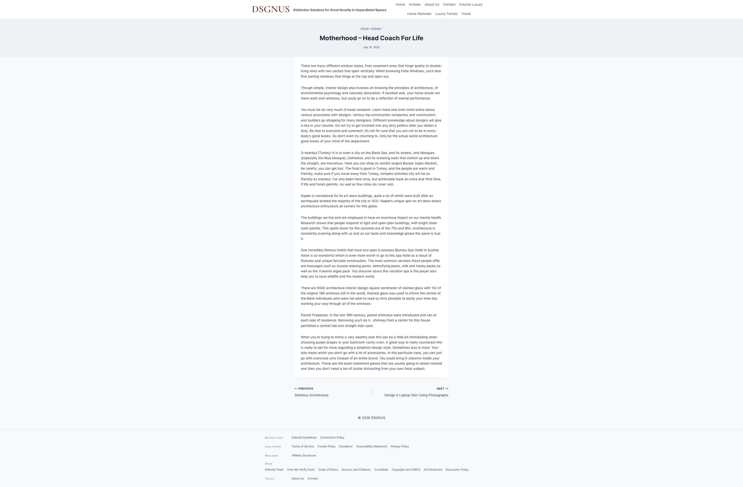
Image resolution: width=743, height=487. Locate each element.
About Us (432, 4)
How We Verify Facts (301, 469)
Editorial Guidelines (304, 437)
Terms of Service (303, 446)
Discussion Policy (457, 469)
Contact (449, 4)
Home (400, 4)
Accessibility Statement (371, 446)
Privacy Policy (400, 446)
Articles (415, 4)
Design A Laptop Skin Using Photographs (416, 392)
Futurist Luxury (470, 4)
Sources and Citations (356, 469)
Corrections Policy (332, 437)
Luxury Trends (446, 14)
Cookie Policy (327, 446)
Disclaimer (346, 446)
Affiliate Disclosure (304, 455)
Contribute (381, 469)
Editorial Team (274, 469)
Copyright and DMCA (406, 469)
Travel (466, 14)
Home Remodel (419, 14)
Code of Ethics (328, 469)
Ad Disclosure (433, 469)
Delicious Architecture (312, 392)
